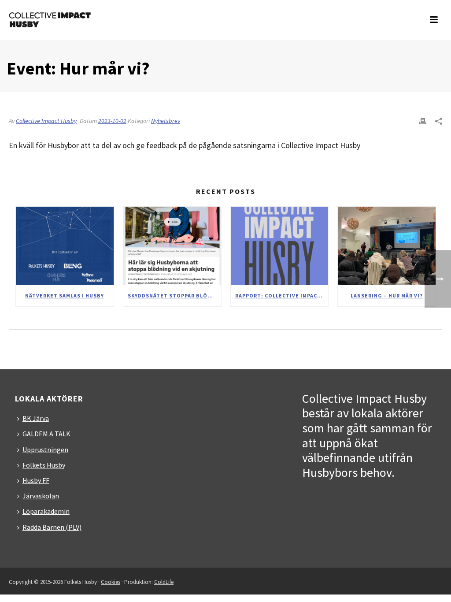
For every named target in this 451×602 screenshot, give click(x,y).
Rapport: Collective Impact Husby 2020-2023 (282, 295)
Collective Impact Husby (46, 121)
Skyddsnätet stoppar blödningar (174, 295)
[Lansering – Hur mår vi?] (387, 246)
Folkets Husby (43, 465)
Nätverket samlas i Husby (64, 295)
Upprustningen (45, 449)
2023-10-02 (112, 121)
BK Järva (35, 418)
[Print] (422, 120)
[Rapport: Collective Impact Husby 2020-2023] (280, 246)
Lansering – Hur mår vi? (387, 295)
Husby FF (35, 480)
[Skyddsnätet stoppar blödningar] (172, 246)
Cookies (110, 582)
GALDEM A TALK (46, 433)
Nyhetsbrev (165, 121)
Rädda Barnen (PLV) (51, 527)
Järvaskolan (40, 495)
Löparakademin (46, 511)
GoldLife (164, 582)
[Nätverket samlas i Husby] (65, 246)
